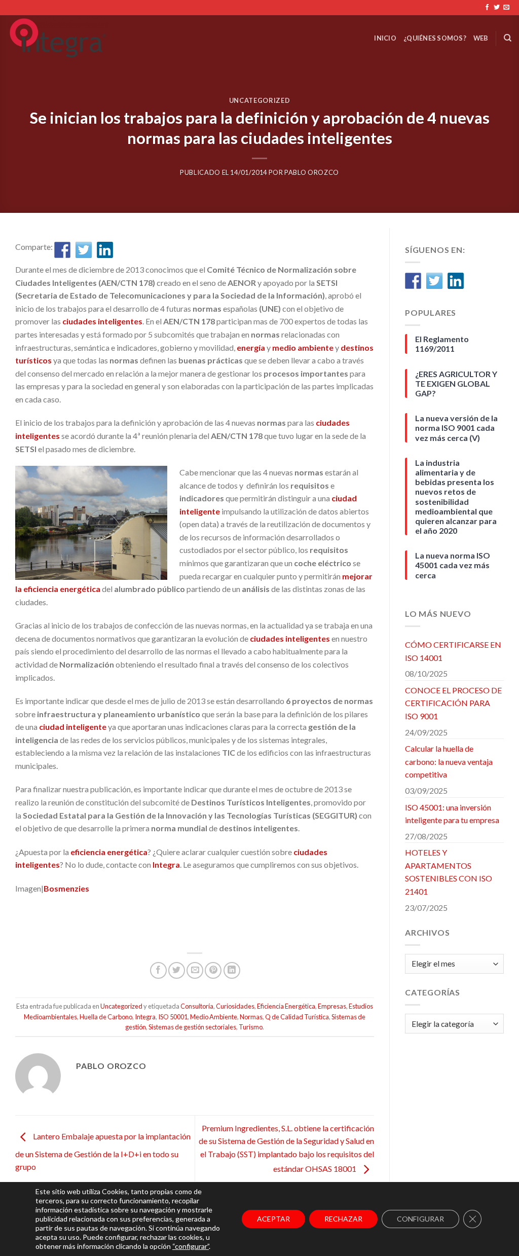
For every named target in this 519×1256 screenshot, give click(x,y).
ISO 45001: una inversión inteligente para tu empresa (452, 813)
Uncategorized (259, 100)
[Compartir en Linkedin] (105, 250)
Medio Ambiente (213, 1017)
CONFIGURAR (420, 1218)
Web (481, 38)
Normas (251, 1017)
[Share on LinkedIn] (232, 970)
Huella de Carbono (106, 1017)
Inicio (385, 38)
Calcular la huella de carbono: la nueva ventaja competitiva (449, 761)
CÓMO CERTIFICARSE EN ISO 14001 (453, 651)
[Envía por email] (195, 970)
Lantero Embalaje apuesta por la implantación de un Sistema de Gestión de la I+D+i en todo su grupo (103, 1152)
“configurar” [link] (190, 1246)
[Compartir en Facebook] (62, 250)
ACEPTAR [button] (273, 1218)
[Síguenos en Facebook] (487, 7)
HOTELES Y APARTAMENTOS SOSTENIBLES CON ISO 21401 (448, 871)
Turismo (251, 1027)
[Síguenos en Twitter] (497, 7)
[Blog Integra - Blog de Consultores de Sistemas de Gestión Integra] (107, 38)
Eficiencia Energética (286, 1006)
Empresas (332, 1006)
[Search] (507, 38)
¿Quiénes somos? (434, 38)
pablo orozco (311, 172)
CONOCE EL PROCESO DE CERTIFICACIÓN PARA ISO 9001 (453, 703)
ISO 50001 (173, 1017)
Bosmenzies (66, 888)
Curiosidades (235, 1006)
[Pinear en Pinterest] (213, 970)
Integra (145, 1017)
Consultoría (196, 1006)
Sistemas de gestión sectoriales (192, 1027)
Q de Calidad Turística (297, 1017)
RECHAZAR (343, 1218)
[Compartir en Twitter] (84, 250)
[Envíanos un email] (506, 7)
